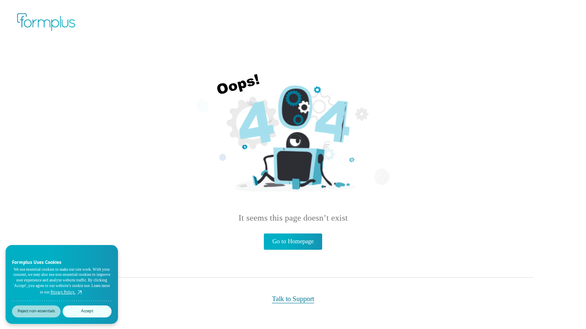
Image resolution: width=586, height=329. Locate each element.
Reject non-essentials (36, 311)
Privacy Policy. (63, 292)
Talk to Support (293, 298)
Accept (87, 311)
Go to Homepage (293, 241)
